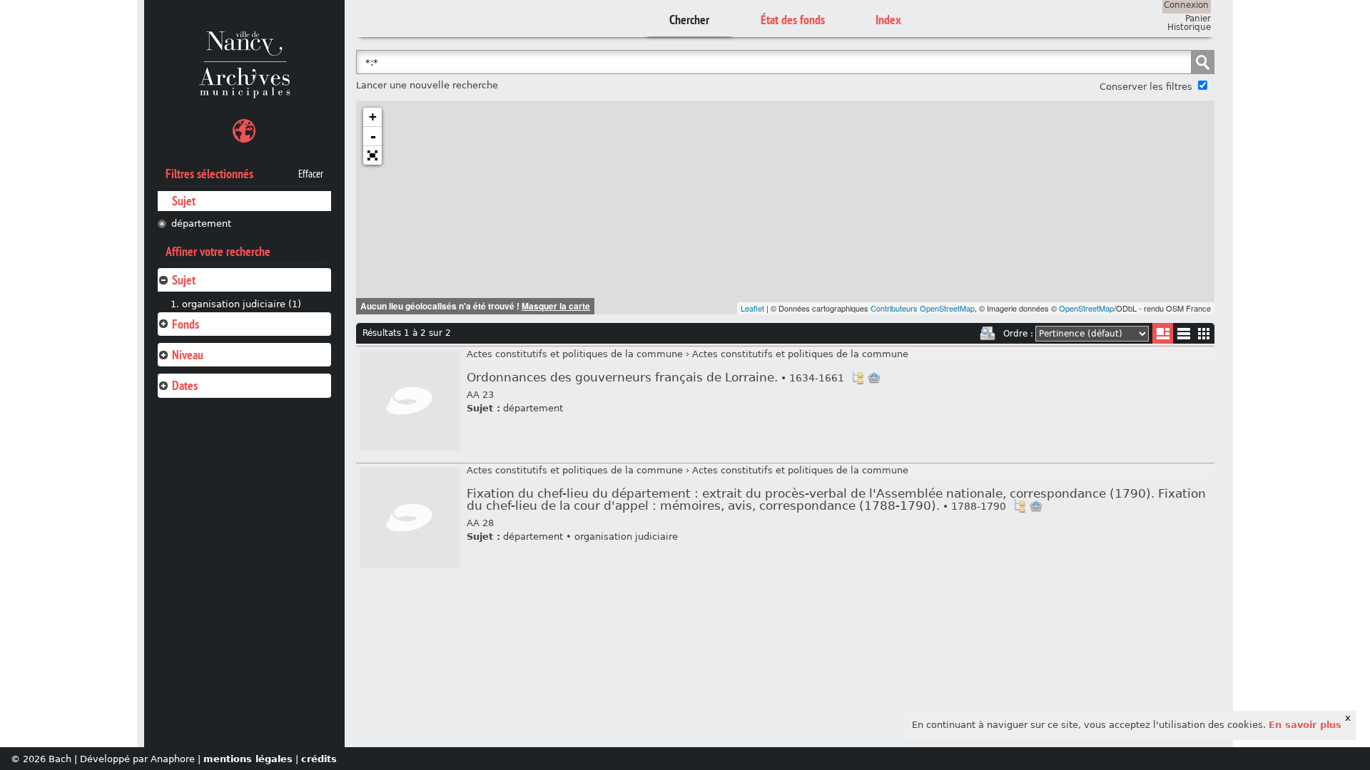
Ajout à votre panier (874, 377)
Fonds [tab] (185, 324)
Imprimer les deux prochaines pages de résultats (987, 333)
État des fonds (793, 19)
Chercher (689, 19)
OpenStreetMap (1086, 308)
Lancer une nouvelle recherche (427, 85)
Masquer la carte (556, 305)
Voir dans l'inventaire (857, 377)
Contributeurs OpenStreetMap (923, 308)
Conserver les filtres (1146, 86)
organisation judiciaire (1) (241, 304)
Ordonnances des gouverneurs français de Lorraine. (655, 377)
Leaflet (752, 308)
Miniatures (1204, 333)
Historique (1189, 27)
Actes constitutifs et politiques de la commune (575, 354)
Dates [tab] (185, 385)
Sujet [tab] (184, 280)
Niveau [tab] (187, 354)
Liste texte (1183, 336)
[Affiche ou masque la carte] (244, 133)
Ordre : (1018, 334)
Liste (1162, 333)
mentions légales (248, 759)
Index (888, 19)
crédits (319, 759)
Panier (1198, 19)
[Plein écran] (372, 155)
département (201, 223)
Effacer (310, 174)
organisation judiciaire (626, 536)
